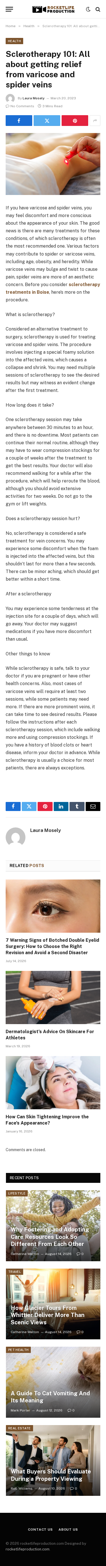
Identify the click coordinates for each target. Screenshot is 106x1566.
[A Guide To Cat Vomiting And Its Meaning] (53, 1382)
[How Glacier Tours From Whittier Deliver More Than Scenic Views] (53, 1304)
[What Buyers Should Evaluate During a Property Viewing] (53, 1460)
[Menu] (9, 9)
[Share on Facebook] (19, 120)
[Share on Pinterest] (75, 120)
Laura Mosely (34, 98)
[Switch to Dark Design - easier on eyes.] (88, 9)
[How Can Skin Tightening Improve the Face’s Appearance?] (53, 1082)
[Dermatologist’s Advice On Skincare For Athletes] (53, 997)
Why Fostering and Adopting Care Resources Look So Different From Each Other (50, 1236)
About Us (68, 1529)
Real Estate (19, 1428)
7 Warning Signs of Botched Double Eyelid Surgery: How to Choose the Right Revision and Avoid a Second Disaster (52, 946)
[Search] (97, 9)
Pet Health (18, 1350)
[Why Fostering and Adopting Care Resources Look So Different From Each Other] (53, 1225)
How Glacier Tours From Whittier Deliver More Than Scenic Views (48, 1315)
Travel (14, 1271)
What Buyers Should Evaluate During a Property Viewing (51, 1475)
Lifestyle (16, 1193)
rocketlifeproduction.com (27, 1549)
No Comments (22, 106)
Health (14, 41)
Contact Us (40, 1529)
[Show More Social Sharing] (95, 120)
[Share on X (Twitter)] (47, 120)
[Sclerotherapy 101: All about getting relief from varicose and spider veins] (53, 164)
